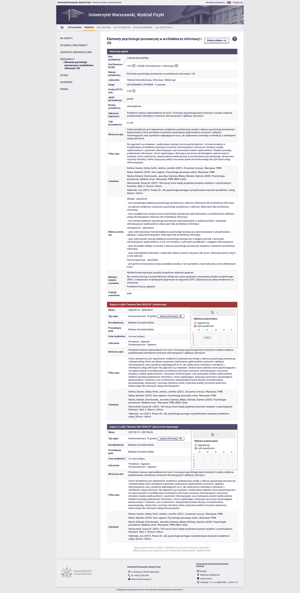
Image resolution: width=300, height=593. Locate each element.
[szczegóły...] (217, 312)
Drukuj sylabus (214, 40)
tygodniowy (203, 323)
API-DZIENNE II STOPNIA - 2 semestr (146, 84)
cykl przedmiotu (205, 326)
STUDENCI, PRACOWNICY (73, 45)
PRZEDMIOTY (67, 59)
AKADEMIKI (66, 82)
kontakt (203, 571)
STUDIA (64, 75)
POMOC (64, 89)
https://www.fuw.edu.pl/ (141, 579)
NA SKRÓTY (66, 38)
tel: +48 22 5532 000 (140, 575)
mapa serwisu (206, 579)
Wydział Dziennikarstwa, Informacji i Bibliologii (151, 80)
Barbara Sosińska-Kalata (141, 322)
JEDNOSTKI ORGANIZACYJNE (76, 52)
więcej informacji (169, 316)
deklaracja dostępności (210, 575)
